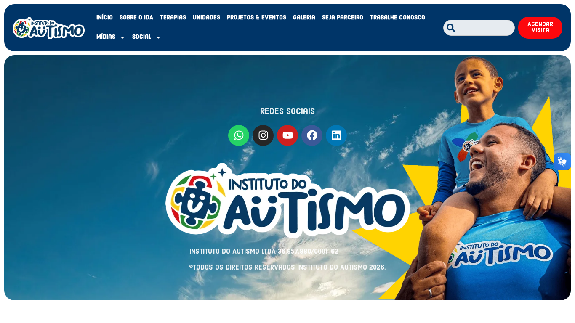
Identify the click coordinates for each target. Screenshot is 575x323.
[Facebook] (311, 135)
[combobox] (479, 28)
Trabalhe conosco (397, 18)
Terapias (173, 18)
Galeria (304, 18)
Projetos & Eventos (256, 18)
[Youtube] (287, 135)
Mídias (105, 37)
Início (104, 18)
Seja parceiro (342, 18)
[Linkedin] (336, 135)
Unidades (206, 18)
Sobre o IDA (136, 18)
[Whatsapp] (238, 135)
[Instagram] (263, 135)
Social (141, 37)
